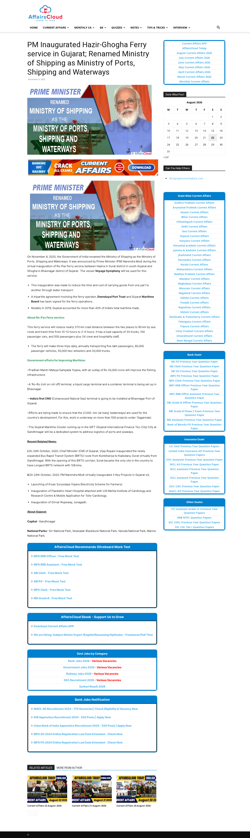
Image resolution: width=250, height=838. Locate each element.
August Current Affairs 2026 (194, 53)
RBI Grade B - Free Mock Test (53, 598)
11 (177, 130)
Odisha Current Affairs (194, 298)
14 (204, 130)
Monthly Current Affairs (194, 81)
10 (168, 130)
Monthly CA (83, 27)
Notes (134, 27)
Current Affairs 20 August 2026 (133, 805)
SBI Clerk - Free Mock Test (51, 573)
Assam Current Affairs (194, 212)
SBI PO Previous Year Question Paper (194, 361)
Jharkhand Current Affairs (194, 255)
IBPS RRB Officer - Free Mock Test (56, 556)
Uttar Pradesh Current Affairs (194, 331)
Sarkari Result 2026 (92, 686)
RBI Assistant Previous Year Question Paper (194, 419)
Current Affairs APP (194, 43)
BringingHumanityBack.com (186, 178)
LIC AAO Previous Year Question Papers (194, 446)
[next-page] (35, 813)
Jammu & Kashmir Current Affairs (194, 250)
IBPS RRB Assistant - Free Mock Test (58, 564)
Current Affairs (54, 27)
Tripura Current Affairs (194, 326)
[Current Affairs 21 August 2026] (92, 789)
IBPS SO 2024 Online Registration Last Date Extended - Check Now (78, 734)
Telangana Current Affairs (194, 321)
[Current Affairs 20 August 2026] (136, 789)
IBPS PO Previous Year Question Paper (194, 376)
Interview (180, 27)
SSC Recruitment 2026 (92, 680)
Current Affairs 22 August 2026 (44, 805)
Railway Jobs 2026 (92, 673)
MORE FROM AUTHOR (69, 767)
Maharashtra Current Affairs (194, 269)
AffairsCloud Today (194, 48)
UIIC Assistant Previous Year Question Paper (194, 459)
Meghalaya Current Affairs (194, 283)
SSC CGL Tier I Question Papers (194, 527)
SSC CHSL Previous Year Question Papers (194, 522)
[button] (218, 28)
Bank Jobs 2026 (92, 661)
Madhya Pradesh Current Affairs (194, 274)
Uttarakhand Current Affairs (194, 336)
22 (212, 137)
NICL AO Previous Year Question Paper (194, 464)
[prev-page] (29, 813)
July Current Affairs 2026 (194, 57)
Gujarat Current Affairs (194, 236)
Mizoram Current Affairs (194, 288)
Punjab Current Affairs (194, 302)
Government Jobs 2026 (92, 667)
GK (101, 27)
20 (196, 137)
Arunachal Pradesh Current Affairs (194, 207)
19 (186, 137)
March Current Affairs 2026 (194, 76)
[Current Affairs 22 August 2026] (47, 789)
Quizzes (116, 27)
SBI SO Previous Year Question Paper (194, 371)
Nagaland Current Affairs (194, 293)
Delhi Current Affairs (194, 226)
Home (34, 27)
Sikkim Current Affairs (194, 312)
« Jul (166, 157)
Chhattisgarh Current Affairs (194, 221)
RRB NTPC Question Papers (194, 517)
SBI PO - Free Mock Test (50, 581)
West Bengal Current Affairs (194, 340)
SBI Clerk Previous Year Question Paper (194, 366)
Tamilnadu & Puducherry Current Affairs (194, 317)
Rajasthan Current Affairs (194, 307)
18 (177, 137)
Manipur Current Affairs (194, 278)
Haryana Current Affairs (194, 240)
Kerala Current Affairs (194, 264)
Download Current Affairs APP (54, 626)
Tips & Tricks (156, 27)
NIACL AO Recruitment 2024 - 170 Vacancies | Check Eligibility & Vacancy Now (86, 709)
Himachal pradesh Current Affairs (194, 245)
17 (168, 137)
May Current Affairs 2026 (194, 67)
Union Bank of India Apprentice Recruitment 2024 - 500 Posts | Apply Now (83, 725)
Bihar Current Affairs (194, 217)
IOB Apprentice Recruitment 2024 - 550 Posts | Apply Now (72, 717)
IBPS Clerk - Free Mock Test (52, 590)
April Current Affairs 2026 (194, 72)
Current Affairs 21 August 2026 (89, 805)
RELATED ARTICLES (40, 767)
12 (186, 130)
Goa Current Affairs (194, 231)
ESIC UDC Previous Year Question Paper (194, 486)
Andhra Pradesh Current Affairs (194, 202)
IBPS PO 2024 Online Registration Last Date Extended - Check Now (78, 742)
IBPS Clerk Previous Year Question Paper (194, 380)
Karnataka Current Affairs (194, 259)
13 (196, 130)
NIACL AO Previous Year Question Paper (194, 491)
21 (204, 137)
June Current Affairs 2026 (194, 62)
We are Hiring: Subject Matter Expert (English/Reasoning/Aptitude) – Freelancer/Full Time (93, 634)
